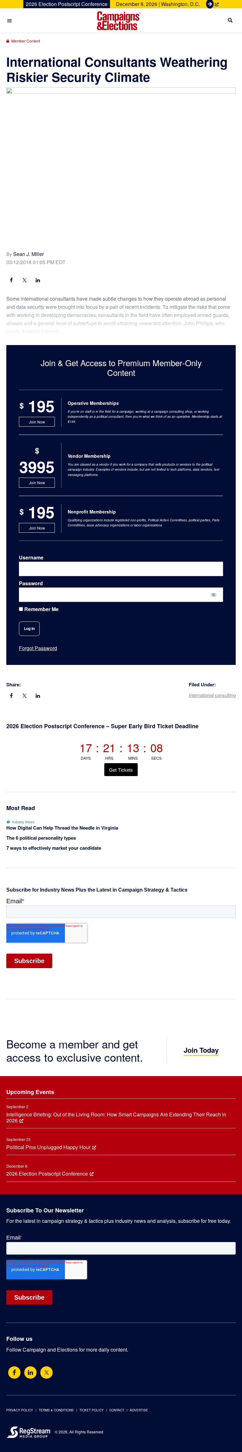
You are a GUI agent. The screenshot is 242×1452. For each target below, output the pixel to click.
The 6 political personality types (41, 837)
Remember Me (41, 609)
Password (31, 583)
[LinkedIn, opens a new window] (38, 696)
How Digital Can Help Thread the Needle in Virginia (62, 827)
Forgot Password (38, 648)
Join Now (37, 421)
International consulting (212, 695)
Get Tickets (121, 769)
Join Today (201, 1050)
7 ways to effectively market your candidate (53, 847)
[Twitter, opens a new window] (46, 1372)
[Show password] (214, 594)
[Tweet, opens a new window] (25, 696)
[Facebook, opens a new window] (11, 696)
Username (31, 557)
